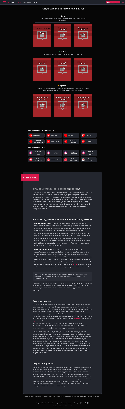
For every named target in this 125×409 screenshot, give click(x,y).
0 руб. (111, 2)
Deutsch (63, 403)
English (38, 403)
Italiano (69, 403)
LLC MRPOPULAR (66, 406)
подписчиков (37, 321)
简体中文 (75, 403)
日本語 (87, 403)
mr (11, 2)
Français (56, 403)
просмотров (77, 318)
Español (44, 403)
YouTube (19, 2)
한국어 (81, 403)
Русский (50, 403)
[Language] (123, 2)
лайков (74, 264)
